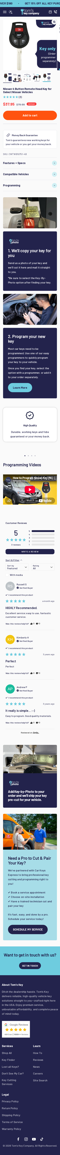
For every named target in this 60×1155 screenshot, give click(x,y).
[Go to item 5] (46, 78)
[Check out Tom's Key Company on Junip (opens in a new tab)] (35, 732)
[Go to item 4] (37, 78)
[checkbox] (17, 575)
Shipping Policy (11, 1115)
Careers (38, 1073)
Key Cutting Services (9, 1082)
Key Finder (8, 1059)
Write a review (30, 551)
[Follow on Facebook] (18, 1139)
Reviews (38, 1059)
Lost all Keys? (10, 1066)
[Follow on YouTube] (34, 1139)
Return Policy (10, 1108)
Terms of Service (12, 1122)
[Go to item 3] (27, 78)
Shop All (7, 1053)
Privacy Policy (10, 1101)
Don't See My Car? (13, 1073)
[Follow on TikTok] (42, 1139)
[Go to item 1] (7, 78)
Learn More (20, 387)
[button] (12, 97)
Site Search (40, 1080)
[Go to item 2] (17, 78)
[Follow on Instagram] (26, 1139)
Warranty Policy (11, 1128)
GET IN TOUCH (30, 965)
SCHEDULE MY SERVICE (28, 929)
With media (16, 574)
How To (37, 1053)
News (36, 1066)
